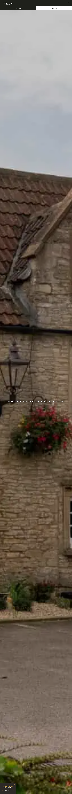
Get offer (7, 790)
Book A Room (54, 8)
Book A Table (18, 8)
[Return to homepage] (8, 3)
